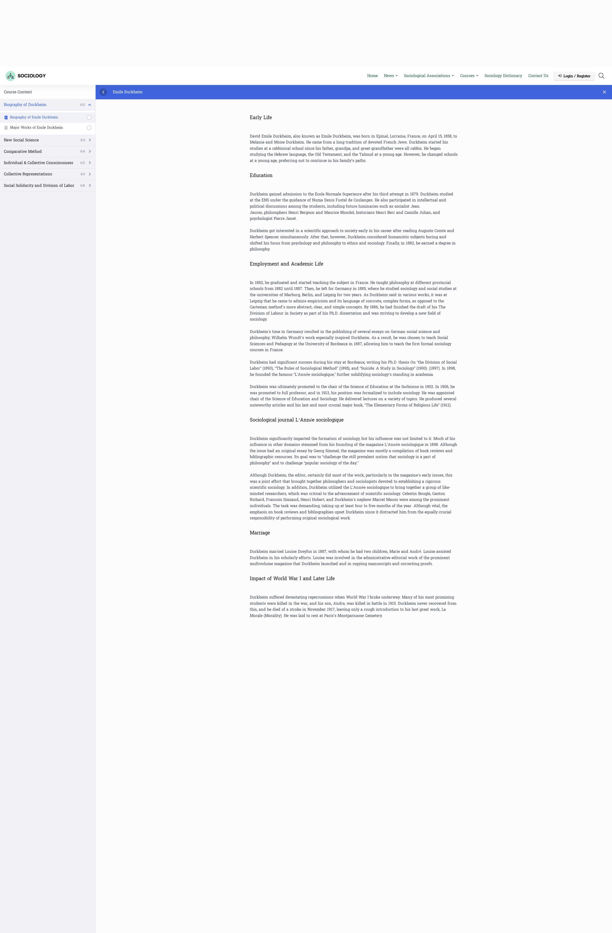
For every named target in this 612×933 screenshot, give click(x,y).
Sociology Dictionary (503, 75)
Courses (467, 75)
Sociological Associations (427, 75)
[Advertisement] (306, 33)
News (389, 75)
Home (372, 75)
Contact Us (538, 75)
